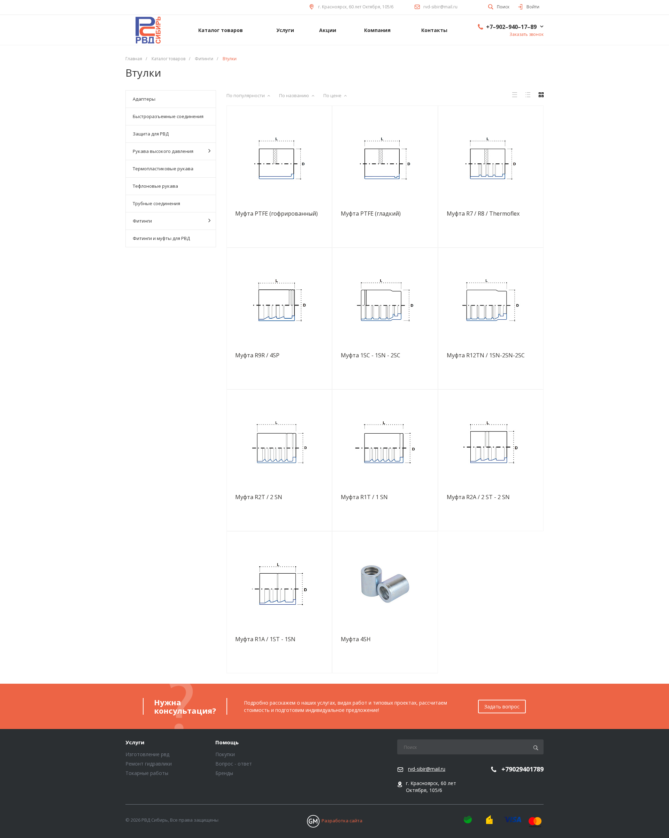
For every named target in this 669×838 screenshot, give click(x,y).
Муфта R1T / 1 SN (364, 497)
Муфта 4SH (356, 639)
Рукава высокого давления (163, 151)
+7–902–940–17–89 (511, 27)
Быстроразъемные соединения (168, 116)
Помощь (227, 742)
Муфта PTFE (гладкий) (371, 213)
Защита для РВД (151, 134)
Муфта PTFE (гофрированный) (276, 213)
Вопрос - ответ (233, 763)
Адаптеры (144, 99)
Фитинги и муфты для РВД (161, 238)
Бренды (224, 773)
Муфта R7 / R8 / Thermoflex (483, 213)
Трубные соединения (156, 203)
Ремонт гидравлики (148, 763)
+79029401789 (522, 769)
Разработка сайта (342, 820)
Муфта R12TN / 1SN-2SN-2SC (486, 355)
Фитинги (142, 221)
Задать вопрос (502, 706)
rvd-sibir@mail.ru (440, 7)
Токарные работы (146, 773)
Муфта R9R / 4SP (257, 355)
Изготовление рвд (147, 754)
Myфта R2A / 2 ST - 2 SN (478, 497)
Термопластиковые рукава (163, 168)
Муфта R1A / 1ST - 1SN (265, 639)
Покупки (225, 754)
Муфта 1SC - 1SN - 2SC (370, 355)
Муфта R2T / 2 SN (258, 497)
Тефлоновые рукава (155, 186)
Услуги (134, 742)
